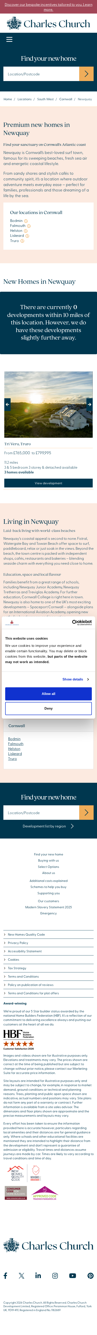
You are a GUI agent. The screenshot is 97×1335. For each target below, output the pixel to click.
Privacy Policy (18, 943)
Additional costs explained (49, 880)
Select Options (48, 866)
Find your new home (48, 854)
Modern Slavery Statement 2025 (48, 907)
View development (48, 483)
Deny (48, 708)
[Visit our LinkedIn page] (38, 1276)
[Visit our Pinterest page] (91, 1276)
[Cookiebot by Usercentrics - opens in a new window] (72, 623)
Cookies (13, 959)
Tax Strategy (17, 968)
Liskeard (15, 753)
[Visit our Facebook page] (5, 1276)
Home (8, 99)
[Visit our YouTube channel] (72, 1276)
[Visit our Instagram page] (55, 1276)
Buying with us (48, 860)
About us (48, 873)
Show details (72, 679)
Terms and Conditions (23, 976)
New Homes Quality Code (26, 934)
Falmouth (15, 743)
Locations (25, 99)
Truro (12, 758)
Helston (14, 748)
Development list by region (45, 825)
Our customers (48, 901)
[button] (11, 404)
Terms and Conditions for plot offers (33, 993)
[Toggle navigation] (9, 39)
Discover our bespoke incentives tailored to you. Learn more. (48, 7)
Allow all (48, 694)
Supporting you (48, 893)
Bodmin (14, 738)
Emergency (48, 913)
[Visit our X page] (21, 1276)
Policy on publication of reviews (30, 985)
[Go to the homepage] (48, 22)
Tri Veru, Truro (17, 443)
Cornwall (65, 99)
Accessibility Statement (25, 951)
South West (45, 99)
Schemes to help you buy (48, 887)
